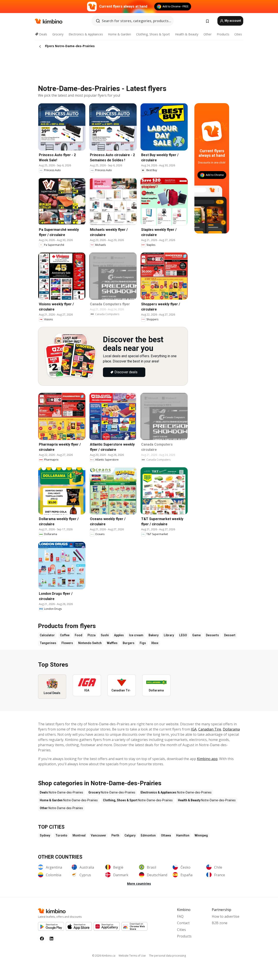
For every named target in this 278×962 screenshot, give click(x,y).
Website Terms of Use (132, 955)
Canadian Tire (209, 729)
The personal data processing (167, 955)
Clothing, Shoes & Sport (153, 34)
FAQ (180, 916)
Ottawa (166, 835)
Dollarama (231, 729)
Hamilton (182, 835)
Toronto (61, 835)
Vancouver (98, 835)
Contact (183, 923)
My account (232, 20)
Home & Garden (119, 34)
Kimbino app (207, 758)
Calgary (130, 835)
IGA (194, 729)
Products (223, 34)
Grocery (57, 34)
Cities (238, 34)
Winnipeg (201, 835)
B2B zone (219, 923)
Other (208, 34)
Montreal (79, 835)
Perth (115, 835)
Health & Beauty (186, 34)
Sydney (45, 835)
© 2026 (103, 955)
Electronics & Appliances (86, 34)
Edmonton (148, 835)
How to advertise (225, 916)
